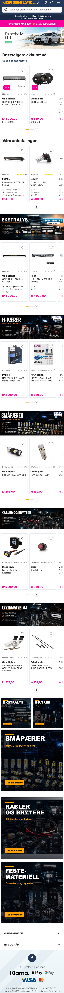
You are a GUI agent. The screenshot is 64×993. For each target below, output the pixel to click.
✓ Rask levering (20, 16)
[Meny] (58, 3)
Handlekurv (52, 3)
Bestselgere (45, 3)
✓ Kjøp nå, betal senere (40, 16)
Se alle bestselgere (14, 61)
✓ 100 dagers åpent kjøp (32, 18)
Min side (38, 3)
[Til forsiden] (19, 3)
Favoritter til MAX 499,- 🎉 (32, 24)
